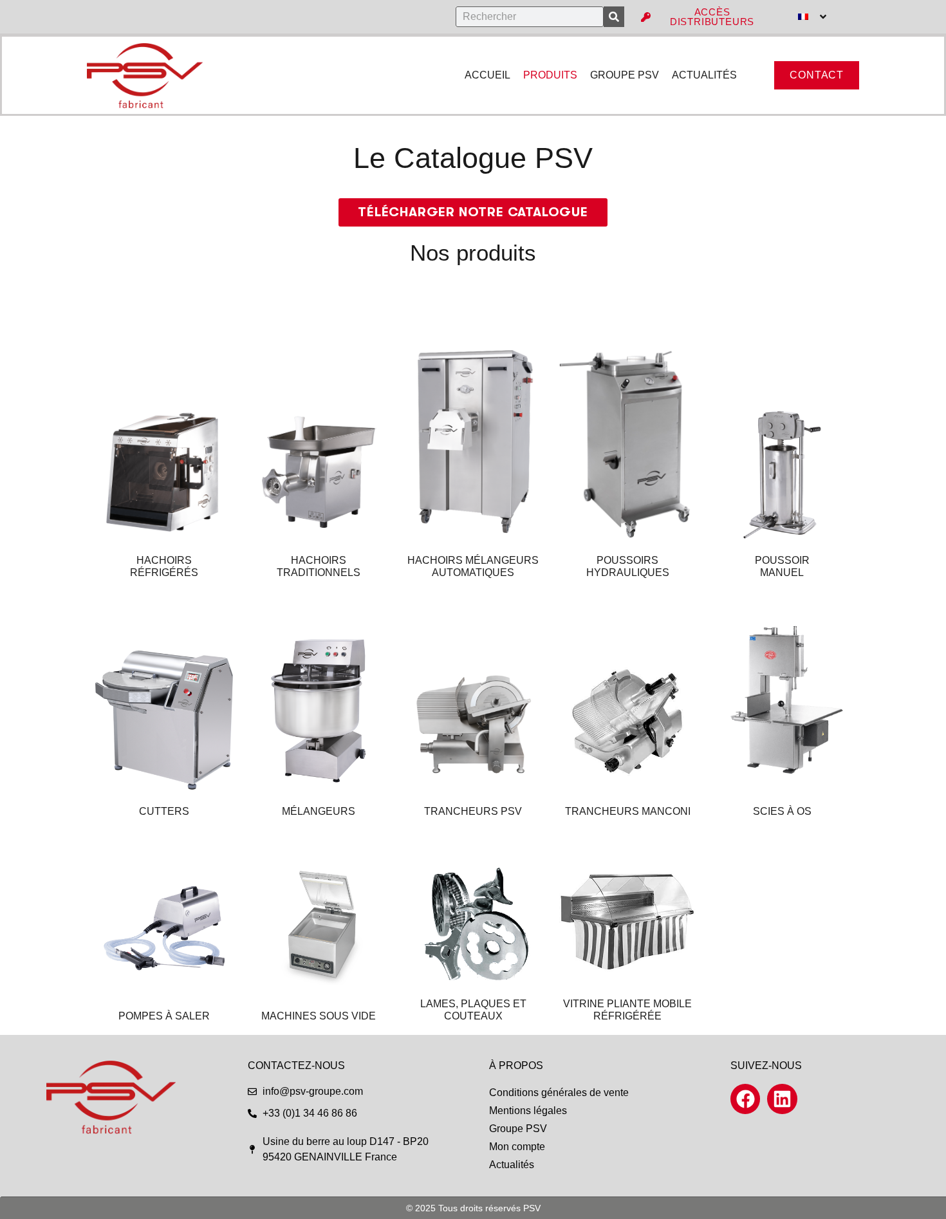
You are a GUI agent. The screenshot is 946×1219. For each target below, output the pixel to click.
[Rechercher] (614, 16)
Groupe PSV (518, 1128)
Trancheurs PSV (473, 811)
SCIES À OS (782, 811)
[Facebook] (745, 1098)
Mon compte (517, 1146)
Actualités (511, 1164)
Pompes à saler (164, 1015)
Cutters (164, 811)
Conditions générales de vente (559, 1092)
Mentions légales (528, 1110)
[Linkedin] (782, 1098)
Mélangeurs (318, 811)
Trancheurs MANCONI (628, 811)
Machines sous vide (318, 1015)
